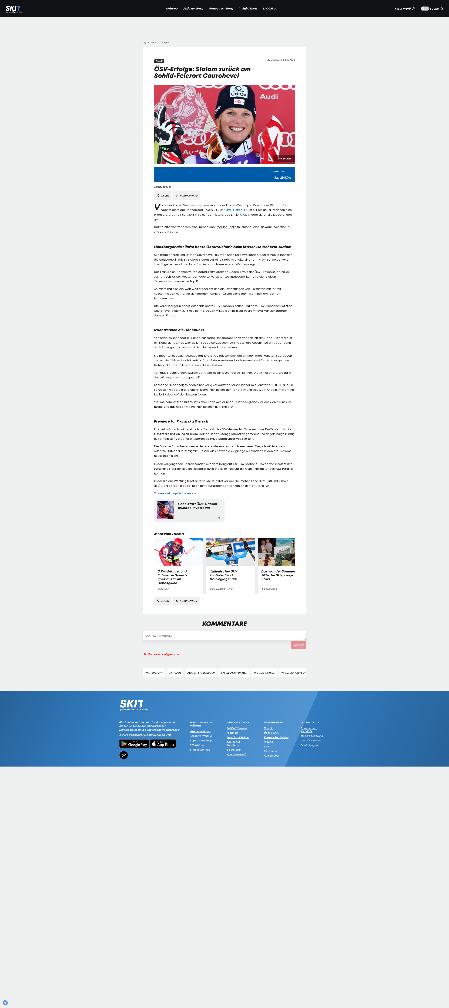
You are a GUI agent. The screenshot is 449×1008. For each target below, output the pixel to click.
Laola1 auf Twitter (238, 737)
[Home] (145, 42)
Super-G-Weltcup (201, 740)
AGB (266, 746)
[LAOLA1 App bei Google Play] (134, 744)
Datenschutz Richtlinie (309, 730)
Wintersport (154, 672)
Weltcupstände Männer (201, 724)
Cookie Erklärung (312, 735)
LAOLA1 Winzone (237, 728)
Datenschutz (310, 722)
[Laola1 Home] (134, 706)
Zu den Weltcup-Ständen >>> (175, 493)
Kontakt (268, 728)
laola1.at (232, 732)
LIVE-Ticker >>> (236, 210)
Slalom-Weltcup (200, 749)
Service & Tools (238, 722)
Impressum (271, 751)
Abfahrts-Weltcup (201, 735)
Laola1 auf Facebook (233, 743)
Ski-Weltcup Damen (234, 672)
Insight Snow (248, 8)
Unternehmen (273, 722)
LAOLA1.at (270, 8)
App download (236, 754)
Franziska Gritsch (294, 672)
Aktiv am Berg (193, 8)
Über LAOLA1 (271, 732)
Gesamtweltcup (200, 731)
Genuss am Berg (221, 8)
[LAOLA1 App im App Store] (163, 744)
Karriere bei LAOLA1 (276, 737)
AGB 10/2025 (272, 755)
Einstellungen (309, 745)
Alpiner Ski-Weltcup (201, 672)
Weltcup (171, 8)
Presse (268, 741)
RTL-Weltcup (197, 745)
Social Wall (234, 749)
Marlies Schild (226, 227)
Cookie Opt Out (311, 740)
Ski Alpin (175, 672)
